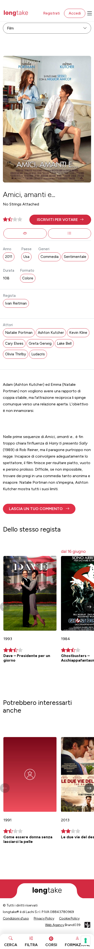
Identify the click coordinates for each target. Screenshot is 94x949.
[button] (60, 220)
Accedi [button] (75, 13)
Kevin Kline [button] (78, 332)
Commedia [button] (49, 257)
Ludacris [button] (38, 354)
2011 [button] (8, 257)
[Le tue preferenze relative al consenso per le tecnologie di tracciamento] (85, 940)
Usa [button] (26, 257)
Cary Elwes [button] (14, 343)
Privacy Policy (44, 918)
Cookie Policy (69, 918)
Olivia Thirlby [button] (15, 354)
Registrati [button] (51, 13)
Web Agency (54, 925)
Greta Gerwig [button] (40, 343)
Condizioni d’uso (16, 918)
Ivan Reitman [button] (16, 303)
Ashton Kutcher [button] (51, 332)
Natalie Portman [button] (19, 332)
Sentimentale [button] (75, 257)
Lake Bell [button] (64, 343)
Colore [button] (27, 278)
